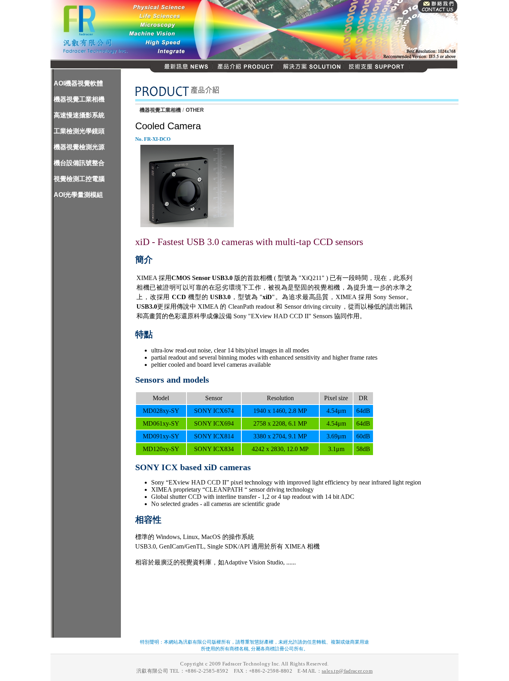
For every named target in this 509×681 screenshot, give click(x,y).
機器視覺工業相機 (160, 110)
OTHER (195, 110)
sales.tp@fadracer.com (347, 671)
